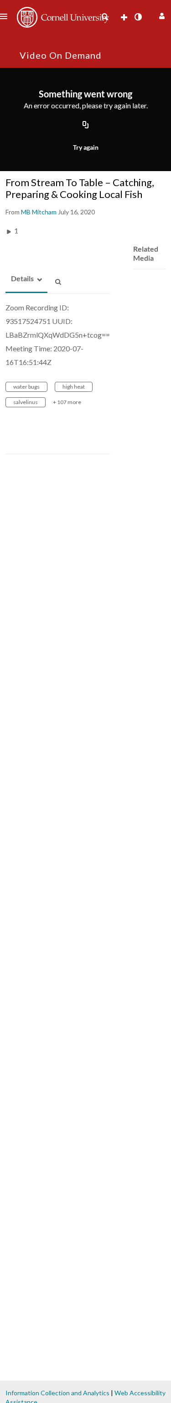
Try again (85, 147)
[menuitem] (104, 17)
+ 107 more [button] (67, 402)
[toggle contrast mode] (137, 17)
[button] (161, 14)
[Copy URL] (85, 125)
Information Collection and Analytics (57, 1393)
